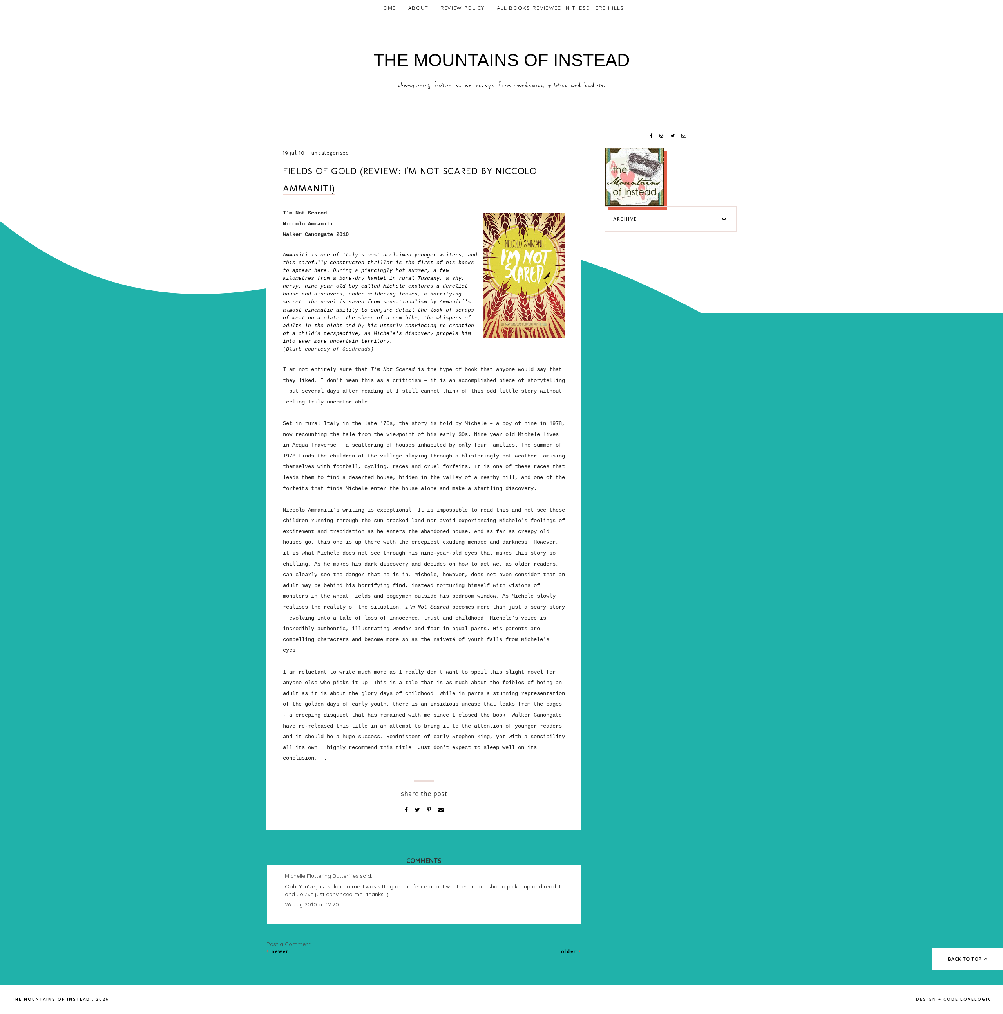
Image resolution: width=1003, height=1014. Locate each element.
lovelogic (975, 999)
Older (570, 951)
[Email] (441, 809)
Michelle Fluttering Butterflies (321, 875)
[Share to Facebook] (407, 809)
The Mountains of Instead (501, 60)
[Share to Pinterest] (430, 809)
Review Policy (462, 8)
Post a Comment (288, 943)
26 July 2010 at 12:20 (312, 904)
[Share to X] (418, 809)
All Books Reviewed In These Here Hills (560, 8)
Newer (279, 951)
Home (387, 8)
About (418, 8)
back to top (965, 959)
